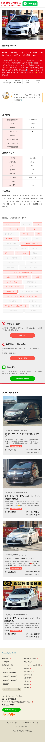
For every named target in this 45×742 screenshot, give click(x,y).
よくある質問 (28, 671)
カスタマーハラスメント (30, 723)
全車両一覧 (5, 658)
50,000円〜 (7, 684)
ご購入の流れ (28, 662)
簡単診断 (26, 668)
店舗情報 (26, 684)
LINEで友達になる (11, 710)
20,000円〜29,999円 (10, 672)
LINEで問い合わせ (22, 378)
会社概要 (26, 688)
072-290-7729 (23, 358)
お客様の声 (27, 678)
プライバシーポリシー (13, 723)
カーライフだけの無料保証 (32, 665)
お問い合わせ (28, 675)
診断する (23, 335)
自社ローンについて (30, 658)
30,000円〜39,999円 (10, 676)
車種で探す (5, 662)
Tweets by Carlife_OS (9, 653)
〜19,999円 (7, 668)
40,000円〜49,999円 (10, 680)
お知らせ (26, 681)
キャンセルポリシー (22, 727)
